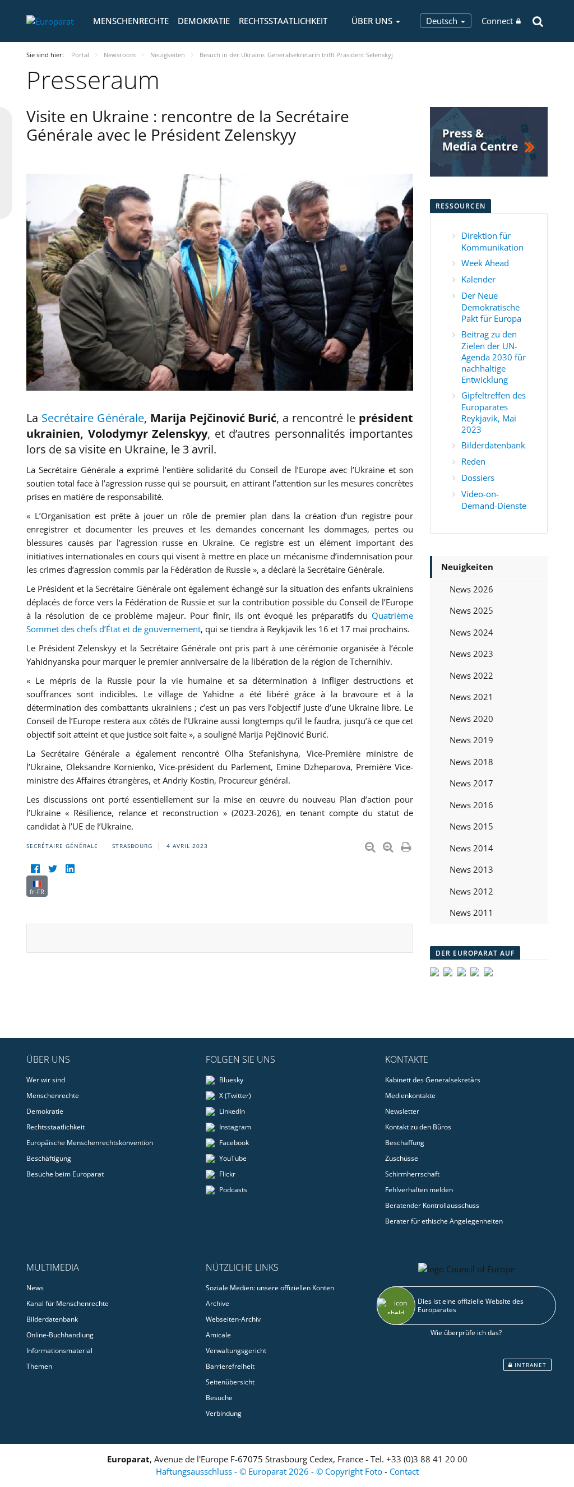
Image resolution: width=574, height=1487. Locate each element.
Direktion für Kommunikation (492, 241)
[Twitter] (52, 868)
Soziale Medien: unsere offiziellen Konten (270, 1288)
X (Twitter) (234, 1095)
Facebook (233, 1142)
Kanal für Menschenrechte (67, 1303)
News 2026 (471, 589)
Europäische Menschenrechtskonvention (89, 1142)
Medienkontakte (410, 1095)
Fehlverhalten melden (419, 1189)
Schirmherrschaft (412, 1174)
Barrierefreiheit (230, 1366)
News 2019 (471, 739)
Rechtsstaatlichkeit (283, 20)
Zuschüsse (401, 1158)
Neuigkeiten (467, 566)
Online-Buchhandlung (60, 1335)
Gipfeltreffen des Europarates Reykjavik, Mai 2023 (493, 412)
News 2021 (471, 696)
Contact (404, 1471)
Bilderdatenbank (493, 445)
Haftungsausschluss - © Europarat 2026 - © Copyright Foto (270, 1471)
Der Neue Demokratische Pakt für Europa (491, 307)
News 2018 (471, 761)
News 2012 (471, 891)
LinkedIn (231, 1111)
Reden (473, 461)
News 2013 (471, 869)
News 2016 (471, 804)
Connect (497, 20)
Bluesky (230, 1080)
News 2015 (471, 826)
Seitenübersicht (230, 1382)
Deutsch (443, 20)
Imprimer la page (407, 845)
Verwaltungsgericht (236, 1350)
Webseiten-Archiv (233, 1319)
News (35, 1288)
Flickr (226, 1174)
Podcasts (232, 1189)
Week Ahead (485, 262)
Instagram (234, 1127)
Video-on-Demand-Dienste (493, 499)
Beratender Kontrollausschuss (432, 1205)
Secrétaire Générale (92, 417)
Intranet (529, 1365)
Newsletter (402, 1111)
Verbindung (224, 1413)
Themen (39, 1366)
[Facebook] (35, 868)
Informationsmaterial (59, 1350)
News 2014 (471, 848)
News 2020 (471, 718)
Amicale (218, 1335)
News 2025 (471, 610)
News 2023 (471, 653)
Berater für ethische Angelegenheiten (444, 1221)
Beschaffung (404, 1142)
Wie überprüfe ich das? (466, 1332)
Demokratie (204, 20)
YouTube (232, 1158)
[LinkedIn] (69, 868)
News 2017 (471, 783)
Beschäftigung (48, 1158)
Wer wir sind (45, 1080)
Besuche (219, 1397)
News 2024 (471, 632)
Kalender (478, 279)
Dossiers (477, 477)
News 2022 (471, 675)
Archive (217, 1303)
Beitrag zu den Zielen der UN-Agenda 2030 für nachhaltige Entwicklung (493, 356)
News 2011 (471, 912)
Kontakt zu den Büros (418, 1127)
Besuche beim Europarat (65, 1174)
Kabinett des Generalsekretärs (432, 1080)
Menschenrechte (131, 20)
